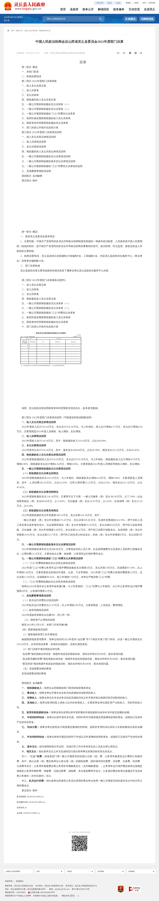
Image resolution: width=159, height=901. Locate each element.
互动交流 (134, 9)
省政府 (109, 3)
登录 (144, 3)
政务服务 (118, 9)
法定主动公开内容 (30, 31)
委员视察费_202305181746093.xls (30, 797)
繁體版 (128, 3)
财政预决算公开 (45, 31)
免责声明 (8, 881)
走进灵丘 (149, 9)
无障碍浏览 (147, 18)
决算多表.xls (22, 808)
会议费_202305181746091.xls (28, 813)
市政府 (118, 3)
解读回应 (103, 9)
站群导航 (152, 3)
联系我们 (20, 881)
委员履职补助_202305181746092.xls (31, 802)
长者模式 (130, 18)
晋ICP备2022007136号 (81, 889)
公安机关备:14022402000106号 (42, 892)
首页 (63, 9)
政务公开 (88, 9)
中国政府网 (99, 3)
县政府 (74, 9)
